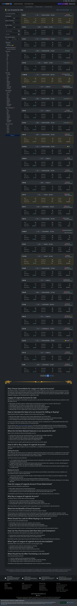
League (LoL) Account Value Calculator (23, 425)
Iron (7, 75)
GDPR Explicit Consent (43, 590)
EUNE (8, 55)
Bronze (8, 77)
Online (8, 43)
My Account (72, 3)
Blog (69, 0)
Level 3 (8, 129)
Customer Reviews (8, 587)
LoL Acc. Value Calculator (61, 591)
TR (7, 52)
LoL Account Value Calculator (63, 9)
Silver (8, 78)
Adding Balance (25, 588)
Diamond (8, 84)
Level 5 (8, 132)
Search (13, 135)
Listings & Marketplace (29, 6)
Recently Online (10, 45)
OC (7, 65)
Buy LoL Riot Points (60, 588)
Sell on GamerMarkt (63, 3)
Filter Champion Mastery (10, 37)
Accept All (64, 602)
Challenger (9, 88)
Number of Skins (8, 25)
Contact (6, 586)
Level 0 (8, 125)
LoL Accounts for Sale (48, 6)
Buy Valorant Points (60, 587)
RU (7, 58)
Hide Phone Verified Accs (11, 49)
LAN (7, 62)
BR (7, 59)
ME (7, 70)
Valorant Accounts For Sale (61, 585)
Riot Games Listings (38, 6)
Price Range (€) (8, 16)
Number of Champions (9, 20)
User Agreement (42, 585)
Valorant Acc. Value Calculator (62, 590)
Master (8, 85)
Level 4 (8, 131)
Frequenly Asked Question (27, 585)
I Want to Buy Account (26, 586)
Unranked (8, 74)
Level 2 (8, 128)
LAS (7, 63)
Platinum (8, 81)
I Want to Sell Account (26, 587)
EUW (7, 54)
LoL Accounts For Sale (60, 586)
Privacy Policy (47, 603)
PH (7, 67)
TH (7, 66)
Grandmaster (9, 86)
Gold (7, 79)
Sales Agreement (42, 587)
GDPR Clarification (42, 588)
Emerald (8, 82)
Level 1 (8, 126)
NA (7, 57)
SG (7, 69)
